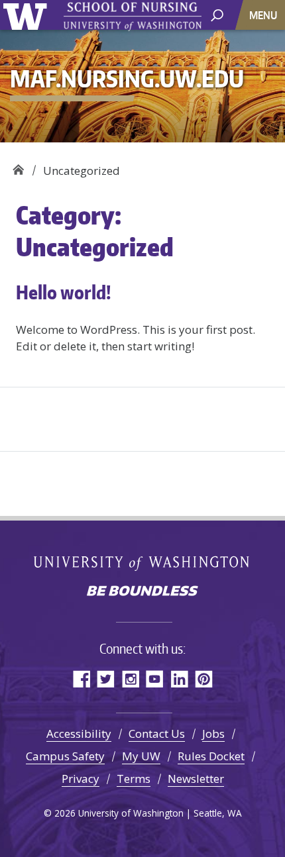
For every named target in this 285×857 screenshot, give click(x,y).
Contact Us (157, 733)
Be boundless (142, 592)
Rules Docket (211, 756)
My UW (141, 756)
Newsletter (196, 778)
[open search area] (217, 14)
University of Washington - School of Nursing (132, 17)
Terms (133, 778)
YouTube (155, 678)
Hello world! (63, 292)
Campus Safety (65, 756)
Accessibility (78, 733)
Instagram (130, 678)
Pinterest (204, 678)
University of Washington (27, 15)
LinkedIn (179, 678)
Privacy (80, 778)
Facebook (81, 678)
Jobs (213, 733)
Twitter (106, 678)
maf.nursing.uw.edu (18, 166)
